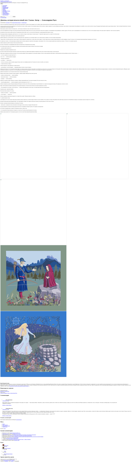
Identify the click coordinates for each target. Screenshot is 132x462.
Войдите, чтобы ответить (6, 405)
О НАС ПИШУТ (5, 12)
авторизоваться (19, 419)
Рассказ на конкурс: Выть (13, 437)
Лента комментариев (6, 425)
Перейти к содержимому (4, 0)
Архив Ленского (5, 14)
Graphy (12, 461)
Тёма (5, 451)
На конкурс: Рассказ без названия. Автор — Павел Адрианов (20, 439)
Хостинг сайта (16, 440)
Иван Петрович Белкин (8, 453)
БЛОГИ (3, 9)
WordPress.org (4, 426)
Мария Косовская (5, 433)
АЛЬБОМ (4, 10)
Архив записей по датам (4, 459)
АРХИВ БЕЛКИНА (5, 13)
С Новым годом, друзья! (16, 433)
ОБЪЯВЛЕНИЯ (5, 8)
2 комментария (24, 22)
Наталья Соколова (7, 448)
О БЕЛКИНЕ (4, 5)
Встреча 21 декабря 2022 (4, 391)
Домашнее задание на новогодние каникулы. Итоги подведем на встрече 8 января (28, 436)
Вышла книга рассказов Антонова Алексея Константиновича (25, 434)
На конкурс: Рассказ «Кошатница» (12, 438)
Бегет (5, 428)
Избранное (4, 6)
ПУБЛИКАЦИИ (5, 7)
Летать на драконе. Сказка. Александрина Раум (8, 393)
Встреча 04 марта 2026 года (15, 432)
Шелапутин (6, 445)
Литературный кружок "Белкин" (6, 1)
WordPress (6, 461)
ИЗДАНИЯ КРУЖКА (6, 11)
